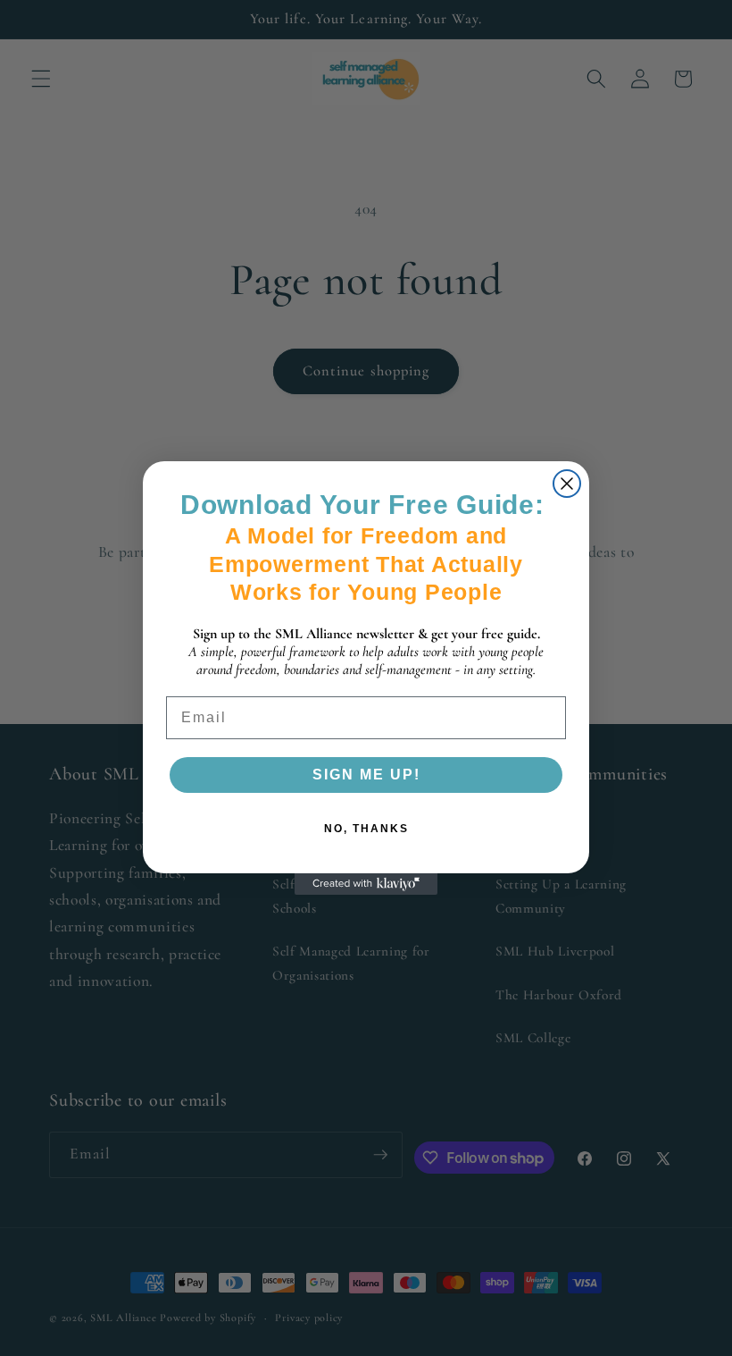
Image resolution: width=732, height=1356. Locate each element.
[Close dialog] (566, 483)
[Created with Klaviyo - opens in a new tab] (366, 884)
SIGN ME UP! (366, 774)
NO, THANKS (366, 828)
